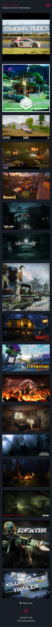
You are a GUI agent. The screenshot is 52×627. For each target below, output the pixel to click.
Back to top (27, 617)
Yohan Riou (10, 5)
